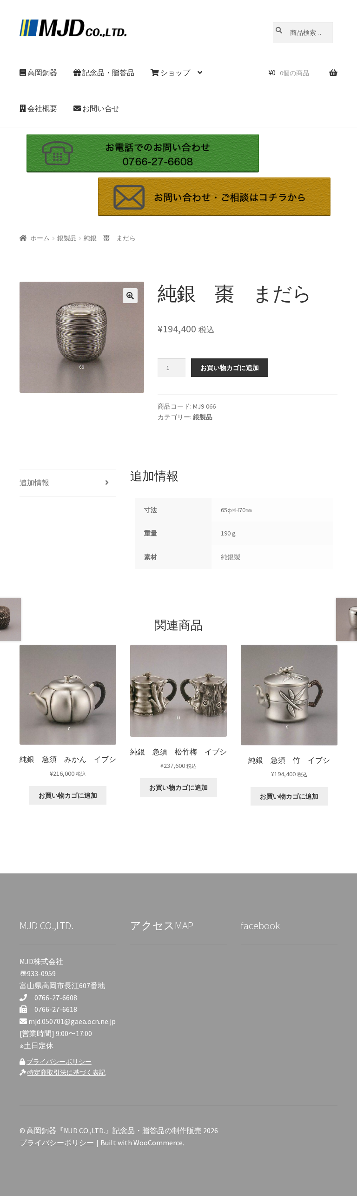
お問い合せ (100, 108)
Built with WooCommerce (141, 1142)
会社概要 (41, 108)
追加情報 (34, 482)
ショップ (174, 72)
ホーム (40, 238)
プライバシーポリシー (59, 1061)
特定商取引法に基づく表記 (66, 1072)
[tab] (68, 483)
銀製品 (67, 238)
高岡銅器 (41, 72)
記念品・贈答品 (107, 72)
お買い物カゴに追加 (229, 367)
